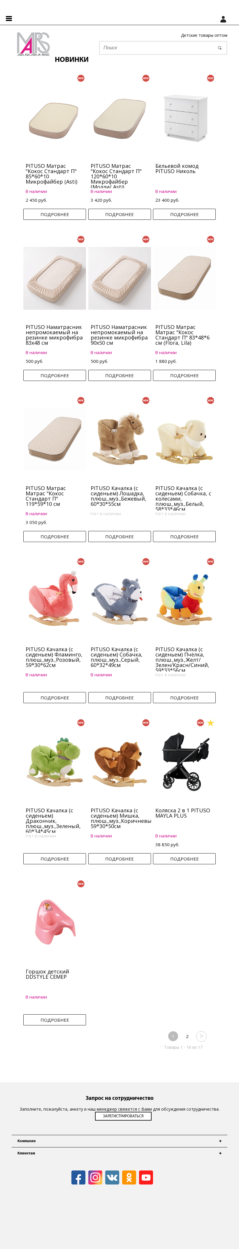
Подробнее (55, 214)
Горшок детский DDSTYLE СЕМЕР (47, 974)
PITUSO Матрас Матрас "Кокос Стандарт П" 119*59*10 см (46, 496)
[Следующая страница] (201, 1036)
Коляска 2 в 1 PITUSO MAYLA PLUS (182, 813)
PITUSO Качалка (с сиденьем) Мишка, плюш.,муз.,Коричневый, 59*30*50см (124, 818)
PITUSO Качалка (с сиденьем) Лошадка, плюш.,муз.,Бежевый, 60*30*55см (118, 496)
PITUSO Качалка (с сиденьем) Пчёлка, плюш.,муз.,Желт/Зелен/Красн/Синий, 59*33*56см (182, 660)
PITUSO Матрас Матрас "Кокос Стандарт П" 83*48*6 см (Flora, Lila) (182, 334)
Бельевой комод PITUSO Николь (176, 168)
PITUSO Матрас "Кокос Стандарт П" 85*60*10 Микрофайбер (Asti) (51, 173)
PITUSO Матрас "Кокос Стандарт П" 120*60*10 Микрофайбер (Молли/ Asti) (116, 176)
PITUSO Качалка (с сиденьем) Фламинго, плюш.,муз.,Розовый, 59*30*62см (54, 657)
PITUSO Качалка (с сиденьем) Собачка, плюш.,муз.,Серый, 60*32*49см (117, 657)
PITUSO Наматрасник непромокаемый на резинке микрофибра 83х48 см (54, 334)
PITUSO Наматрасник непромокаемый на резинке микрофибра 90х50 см (119, 334)
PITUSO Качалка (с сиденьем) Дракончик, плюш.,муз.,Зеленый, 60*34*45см (53, 821)
